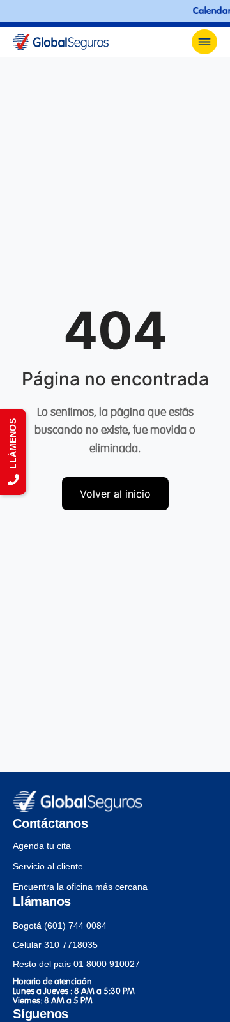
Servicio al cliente (48, 866)
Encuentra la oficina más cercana (80, 886)
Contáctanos (50, 823)
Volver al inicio (115, 493)
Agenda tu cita (42, 846)
